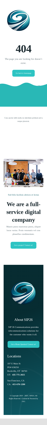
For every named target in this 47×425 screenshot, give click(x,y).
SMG (23, 401)
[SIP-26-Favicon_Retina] (23, 278)
